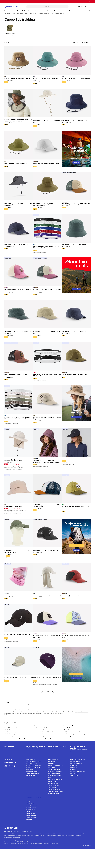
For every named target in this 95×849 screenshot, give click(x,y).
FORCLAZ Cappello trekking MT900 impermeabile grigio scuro (18, 204)
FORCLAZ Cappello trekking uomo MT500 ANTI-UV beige (47, 121)
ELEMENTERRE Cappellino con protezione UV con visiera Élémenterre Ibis (18, 551)
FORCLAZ (12, 710)
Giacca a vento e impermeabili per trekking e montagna (48, 731)
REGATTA (31, 710)
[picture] (18, 60)
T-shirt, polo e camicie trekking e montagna (15, 738)
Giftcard (87, 10)
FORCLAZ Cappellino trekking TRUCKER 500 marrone (16, 374)
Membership (81, 10)
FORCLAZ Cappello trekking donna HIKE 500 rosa (76, 78)
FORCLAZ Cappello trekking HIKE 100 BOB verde (75, 245)
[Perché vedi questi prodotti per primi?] (71, 42)
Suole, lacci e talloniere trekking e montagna (45, 729)
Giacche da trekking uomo (11, 729)
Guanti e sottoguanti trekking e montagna (15, 725)
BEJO (21, 710)
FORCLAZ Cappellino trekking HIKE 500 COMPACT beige (47, 418)
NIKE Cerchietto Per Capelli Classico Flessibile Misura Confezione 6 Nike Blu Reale (46, 247)
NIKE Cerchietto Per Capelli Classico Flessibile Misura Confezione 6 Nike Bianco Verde (17, 418)
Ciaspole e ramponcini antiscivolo (71, 736)
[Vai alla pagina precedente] (42, 691)
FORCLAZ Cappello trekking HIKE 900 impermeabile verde (44, 204)
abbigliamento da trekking (81, 711)
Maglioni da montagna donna (11, 727)
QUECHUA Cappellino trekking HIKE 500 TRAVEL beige (46, 332)
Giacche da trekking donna (40, 736)
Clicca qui (76, 550)
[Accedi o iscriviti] (85, 6)
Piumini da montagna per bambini (71, 731)
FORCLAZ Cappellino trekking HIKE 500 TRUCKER (76, 204)
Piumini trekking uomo (10, 736)
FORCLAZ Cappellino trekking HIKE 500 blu (74, 331)
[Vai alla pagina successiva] (52, 691)
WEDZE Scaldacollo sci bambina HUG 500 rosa (17, 595)
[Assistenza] (82, 6)
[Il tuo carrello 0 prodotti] (89, 6)
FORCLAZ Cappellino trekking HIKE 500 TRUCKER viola (47, 290)
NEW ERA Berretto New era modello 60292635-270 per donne (18, 678)
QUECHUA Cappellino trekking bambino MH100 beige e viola (46, 636)
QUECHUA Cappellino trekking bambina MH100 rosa (17, 290)
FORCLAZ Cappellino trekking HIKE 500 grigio (46, 163)
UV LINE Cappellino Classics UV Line (72, 459)
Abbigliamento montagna (10, 731)
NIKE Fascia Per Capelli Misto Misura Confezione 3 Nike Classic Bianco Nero (47, 374)
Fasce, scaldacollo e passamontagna (10, 34)
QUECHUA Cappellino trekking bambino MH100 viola (75, 636)
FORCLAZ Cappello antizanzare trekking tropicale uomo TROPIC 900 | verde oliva (18, 120)
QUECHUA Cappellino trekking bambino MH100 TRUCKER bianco (46, 505)
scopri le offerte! (76, 288)
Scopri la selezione (76, 416)
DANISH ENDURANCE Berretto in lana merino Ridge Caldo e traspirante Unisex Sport (47, 678)
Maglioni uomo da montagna (41, 725)
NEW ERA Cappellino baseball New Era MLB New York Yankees (17, 635)
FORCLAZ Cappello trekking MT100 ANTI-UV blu (75, 120)
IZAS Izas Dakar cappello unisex (13, 506)
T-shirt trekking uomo (68, 729)
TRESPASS (25, 710)
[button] (25, 466)
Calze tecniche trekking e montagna (43, 738)
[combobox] (86, 42)
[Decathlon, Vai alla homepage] (11, 7)
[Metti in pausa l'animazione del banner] (87, 2)
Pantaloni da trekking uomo (41, 734)
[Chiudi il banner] (89, 2)
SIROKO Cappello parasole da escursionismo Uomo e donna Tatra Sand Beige (17, 459)
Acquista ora (76, 162)
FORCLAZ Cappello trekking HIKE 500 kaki (16, 163)
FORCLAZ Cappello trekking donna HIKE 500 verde (45, 79)
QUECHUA (6, 710)
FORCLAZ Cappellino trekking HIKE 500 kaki (74, 374)
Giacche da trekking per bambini (12, 734)
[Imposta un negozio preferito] (79, 6)
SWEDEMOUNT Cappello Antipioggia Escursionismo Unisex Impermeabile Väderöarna (46, 461)
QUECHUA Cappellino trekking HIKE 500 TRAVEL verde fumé (17, 332)
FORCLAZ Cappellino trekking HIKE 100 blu (16, 245)
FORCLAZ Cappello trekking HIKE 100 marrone (17, 78)
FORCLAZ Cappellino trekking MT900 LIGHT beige (47, 595)
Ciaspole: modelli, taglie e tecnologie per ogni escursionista (78, 734)
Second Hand (72, 10)
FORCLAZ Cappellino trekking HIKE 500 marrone (75, 595)
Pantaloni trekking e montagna (70, 727)
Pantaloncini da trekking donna (71, 725)
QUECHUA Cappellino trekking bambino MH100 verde (75, 507)
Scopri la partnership (76, 678)
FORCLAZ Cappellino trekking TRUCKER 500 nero (47, 550)
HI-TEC (17, 710)
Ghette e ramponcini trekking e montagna (44, 727)
